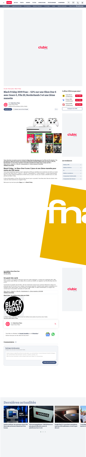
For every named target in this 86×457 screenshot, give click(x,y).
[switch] (78, 2)
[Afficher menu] (3, 2)
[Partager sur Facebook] (82, 445)
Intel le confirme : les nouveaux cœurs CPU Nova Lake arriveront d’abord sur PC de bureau (16, 426)
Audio (53, 6)
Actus (16, 2)
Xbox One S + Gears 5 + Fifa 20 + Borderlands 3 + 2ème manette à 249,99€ (23, 164)
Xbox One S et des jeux (33, 160)
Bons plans (41, 2)
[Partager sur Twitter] (82, 450)
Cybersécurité (5, 6)
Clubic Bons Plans (15, 103)
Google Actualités (24, 333)
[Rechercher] (68, 3)
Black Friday (18, 88)
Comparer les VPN (72, 108)
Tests (22, 2)
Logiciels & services (16, 6)
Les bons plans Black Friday (11, 318)
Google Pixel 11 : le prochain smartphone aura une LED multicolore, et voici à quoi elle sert (66, 426)
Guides (28, 2)
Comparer (61, 2)
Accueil (5, 88)
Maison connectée (62, 6)
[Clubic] (9, 2)
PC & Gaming (27, 6)
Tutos (34, 2)
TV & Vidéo (47, 6)
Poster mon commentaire (49, 362)
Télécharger (52, 2)
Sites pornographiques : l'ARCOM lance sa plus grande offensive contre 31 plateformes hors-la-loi (41, 426)
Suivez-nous (8, 109)
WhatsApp (35, 333)
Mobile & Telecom (37, 6)
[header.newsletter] (73, 3)
